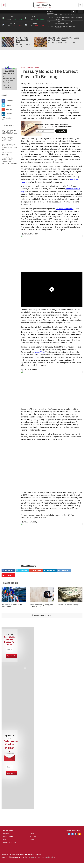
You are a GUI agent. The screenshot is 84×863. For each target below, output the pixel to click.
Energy (5, 839)
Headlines (50, 12)
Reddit (8, 118)
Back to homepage (28, 565)
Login (32, 839)
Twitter (8, 105)
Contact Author (7, 87)
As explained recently (65, 208)
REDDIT (65, 570)
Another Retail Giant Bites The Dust (22, 40)
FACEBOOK (9, 570)
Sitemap (33, 836)
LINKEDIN (51, 570)
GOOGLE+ (37, 570)
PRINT (9, 575)
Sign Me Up (11, 656)
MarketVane (40, 352)
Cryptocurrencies (9, 842)
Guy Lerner (27, 83)
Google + (9, 109)
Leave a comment (42, 615)
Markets (6, 833)
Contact (32, 833)
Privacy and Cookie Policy (45, 857)
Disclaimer (31, 857)
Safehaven (8, 830)
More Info (6, 85)
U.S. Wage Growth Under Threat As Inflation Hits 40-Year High (9, 146)
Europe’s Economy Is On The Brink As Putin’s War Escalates (9, 132)
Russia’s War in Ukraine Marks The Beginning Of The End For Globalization (9, 160)
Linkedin (9, 114)
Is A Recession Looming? (7, 154)
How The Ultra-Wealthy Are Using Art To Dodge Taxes (63, 39)
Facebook (9, 101)
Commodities (8, 836)
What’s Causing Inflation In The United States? (7, 139)
